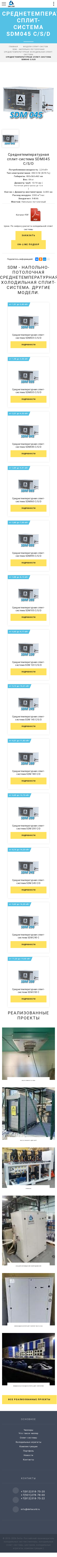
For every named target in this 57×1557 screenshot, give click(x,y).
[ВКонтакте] (36, 259)
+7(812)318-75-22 (33, 1498)
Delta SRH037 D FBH (28, 1080)
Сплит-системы (28, 1437)
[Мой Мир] (44, 259)
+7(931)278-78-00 (33, 1495)
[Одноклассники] (40, 259)
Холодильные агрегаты (28, 1442)
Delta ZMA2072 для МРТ (28, 1140)
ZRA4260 (28, 1188)
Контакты (28, 1459)
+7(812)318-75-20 (33, 1491)
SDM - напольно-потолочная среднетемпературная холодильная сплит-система (28, 52)
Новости (28, 1455)
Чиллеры (28, 1430)
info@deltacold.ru (30, 1509)
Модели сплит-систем (35, 47)
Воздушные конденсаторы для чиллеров (28, 1386)
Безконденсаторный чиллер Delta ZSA (28, 1326)
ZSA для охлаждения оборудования (28, 1266)
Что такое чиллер (28, 1433)
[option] (28, 99)
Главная (13, 47)
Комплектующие (28, 1446)
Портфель (28, 1451)
